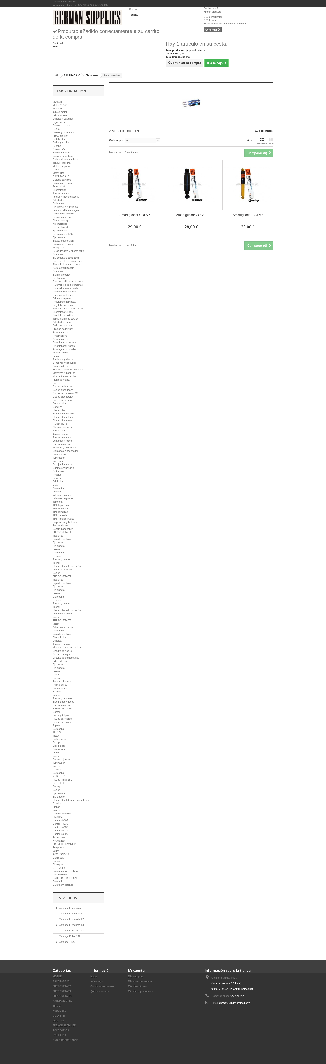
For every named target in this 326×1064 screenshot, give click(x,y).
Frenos (56, 356)
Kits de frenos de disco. (66, 376)
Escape (57, 145)
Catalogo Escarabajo (70, 908)
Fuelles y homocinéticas (66, 196)
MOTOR (57, 101)
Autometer (58, 488)
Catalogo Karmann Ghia (72, 930)
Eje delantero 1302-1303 (66, 257)
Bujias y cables (61, 142)
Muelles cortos (61, 352)
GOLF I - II (59, 783)
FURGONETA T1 (62, 532)
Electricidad (59, 410)
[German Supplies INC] (87, 17)
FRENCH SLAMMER (64, 844)
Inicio (93, 976)
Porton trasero (60, 688)
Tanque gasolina (61, 162)
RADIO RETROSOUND (65, 878)
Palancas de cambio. (64, 183)
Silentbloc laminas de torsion (68, 308)
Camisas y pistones (63, 156)
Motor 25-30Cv (61, 105)
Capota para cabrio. (63, 528)
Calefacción (59, 149)
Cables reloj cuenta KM (65, 393)
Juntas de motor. (62, 644)
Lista (271, 143)
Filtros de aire (60, 135)
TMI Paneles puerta (63, 518)
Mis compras (135, 976)
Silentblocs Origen (63, 312)
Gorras (56, 861)
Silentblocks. (60, 637)
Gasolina (57, 406)
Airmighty (58, 864)
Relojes (57, 478)
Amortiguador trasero (64, 345)
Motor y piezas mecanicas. (67, 647)
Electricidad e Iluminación (67, 566)
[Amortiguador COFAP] (134, 184)
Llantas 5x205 (60, 820)
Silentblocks (59, 190)
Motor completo (61, 166)
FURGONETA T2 (62, 576)
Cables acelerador (62, 400)
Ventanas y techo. (62, 440)
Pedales (57, 474)
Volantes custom (62, 495)
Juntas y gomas (61, 603)
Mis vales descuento (140, 981)
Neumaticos (59, 840)
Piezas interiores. (62, 722)
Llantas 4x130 (60, 823)
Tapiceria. (58, 725)
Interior (56, 562)
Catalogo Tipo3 (67, 941)
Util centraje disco (62, 227)
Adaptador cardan (62, 322)
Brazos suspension (63, 240)
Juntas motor (60, 112)
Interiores (58, 461)
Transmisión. (60, 186)
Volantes (57, 491)
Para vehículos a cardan (66, 288)
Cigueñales (59, 122)
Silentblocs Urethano (64, 315)
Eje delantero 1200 (63, 234)
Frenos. (57, 549)
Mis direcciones (137, 986)
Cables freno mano (63, 390)
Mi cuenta (136, 970)
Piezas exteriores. (62, 718)
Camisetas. (59, 857)
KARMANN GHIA (62, 708)
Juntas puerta (60, 434)
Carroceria (58, 596)
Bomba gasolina (61, 152)
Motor (56, 623)
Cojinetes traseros (62, 325)
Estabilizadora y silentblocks (68, 251)
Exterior (57, 600)
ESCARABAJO (61, 176)
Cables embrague (62, 386)
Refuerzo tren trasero (64, 291)
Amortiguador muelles (64, 349)
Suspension (59, 749)
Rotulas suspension (63, 244)
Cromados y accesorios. (66, 451)
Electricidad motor (62, 420)
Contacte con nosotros (65, 1)
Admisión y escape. (63, 627)
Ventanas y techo (62, 613)
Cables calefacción (63, 396)
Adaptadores (59, 200)
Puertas (57, 678)
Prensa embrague (62, 217)
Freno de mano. (61, 379)
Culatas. (57, 640)
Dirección (58, 254)
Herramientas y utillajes (65, 871)
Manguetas (59, 247)
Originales (58, 481)
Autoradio (58, 881)
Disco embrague (61, 220)
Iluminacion (59, 762)
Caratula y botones (63, 884)
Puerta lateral (60, 684)
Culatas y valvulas (63, 118)
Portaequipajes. (61, 525)
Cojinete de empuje (63, 213)
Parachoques (60, 423)
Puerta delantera (62, 681)
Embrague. (59, 630)
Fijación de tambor (63, 328)
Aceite (56, 128)
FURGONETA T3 (62, 620)
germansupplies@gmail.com (234, 1002)
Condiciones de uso (102, 986)
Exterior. (57, 556)
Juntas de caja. (61, 193)
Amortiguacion (60, 332)
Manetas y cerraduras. (65, 447)
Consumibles (60, 874)
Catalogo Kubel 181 (69, 936)
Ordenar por (116, 140)
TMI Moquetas (60, 508)
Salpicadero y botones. (65, 522)
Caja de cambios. (62, 539)
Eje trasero (59, 278)
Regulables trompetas (64, 301)
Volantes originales (63, 498)
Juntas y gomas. (62, 559)
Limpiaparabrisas (62, 705)
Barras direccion (61, 274)
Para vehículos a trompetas (68, 284)
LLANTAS (58, 817)
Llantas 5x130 (60, 827)
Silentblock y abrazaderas (67, 264)
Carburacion (59, 739)
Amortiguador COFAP (134, 215)
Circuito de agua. (62, 654)
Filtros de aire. (60, 661)
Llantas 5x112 (60, 830)
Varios (56, 169)
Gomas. (57, 712)
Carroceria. (59, 552)
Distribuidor (59, 139)
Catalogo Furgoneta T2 (71, 919)
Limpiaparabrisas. (62, 444)
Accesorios (59, 837)
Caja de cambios (62, 179)
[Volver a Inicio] (56, 75)
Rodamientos (60, 335)
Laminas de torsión (63, 295)
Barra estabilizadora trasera (68, 281)
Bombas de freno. (62, 366)
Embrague (58, 203)
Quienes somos (99, 991)
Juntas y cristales (62, 698)
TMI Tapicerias (61, 505)
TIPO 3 (57, 732)
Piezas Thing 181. (62, 779)
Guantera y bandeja (63, 467)
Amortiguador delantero (65, 342)
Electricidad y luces (63, 701)
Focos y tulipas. (61, 715)
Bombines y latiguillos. (65, 362)
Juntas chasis (60, 430)
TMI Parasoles (61, 515)
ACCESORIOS (61, 854)
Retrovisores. (60, 454)
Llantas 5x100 (60, 834)
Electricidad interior (63, 417)
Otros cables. (60, 403)
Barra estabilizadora (63, 267)
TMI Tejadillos (60, 512)
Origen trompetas (62, 298)
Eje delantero (60, 230)
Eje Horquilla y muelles (65, 206)
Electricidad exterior (63, 413)
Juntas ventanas (62, 437)
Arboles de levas (62, 125)
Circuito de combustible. (66, 657)
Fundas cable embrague (66, 210)
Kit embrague (60, 223)
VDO (55, 484)
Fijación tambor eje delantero (68, 369)
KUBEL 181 (59, 776)
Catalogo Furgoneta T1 (71, 913)
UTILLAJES (59, 867)
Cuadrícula (262, 143)
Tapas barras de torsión (65, 318)
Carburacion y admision (65, 159)
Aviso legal (96, 981)
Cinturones (58, 471)
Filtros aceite (60, 115)
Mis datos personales (140, 991)
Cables (56, 383)
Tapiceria (57, 501)
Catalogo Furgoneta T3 (71, 925)
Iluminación (59, 457)
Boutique (57, 786)
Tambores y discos (63, 359)
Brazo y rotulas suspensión (67, 261)
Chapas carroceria (62, 427)
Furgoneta (58, 847)
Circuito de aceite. (62, 651)
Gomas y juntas (61, 759)
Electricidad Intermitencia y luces (71, 800)
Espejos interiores (62, 464)
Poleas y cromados (63, 132)
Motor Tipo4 (59, 173)
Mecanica (58, 535)
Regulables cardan (63, 305)
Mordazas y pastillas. (64, 373)
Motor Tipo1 (59, 108)
